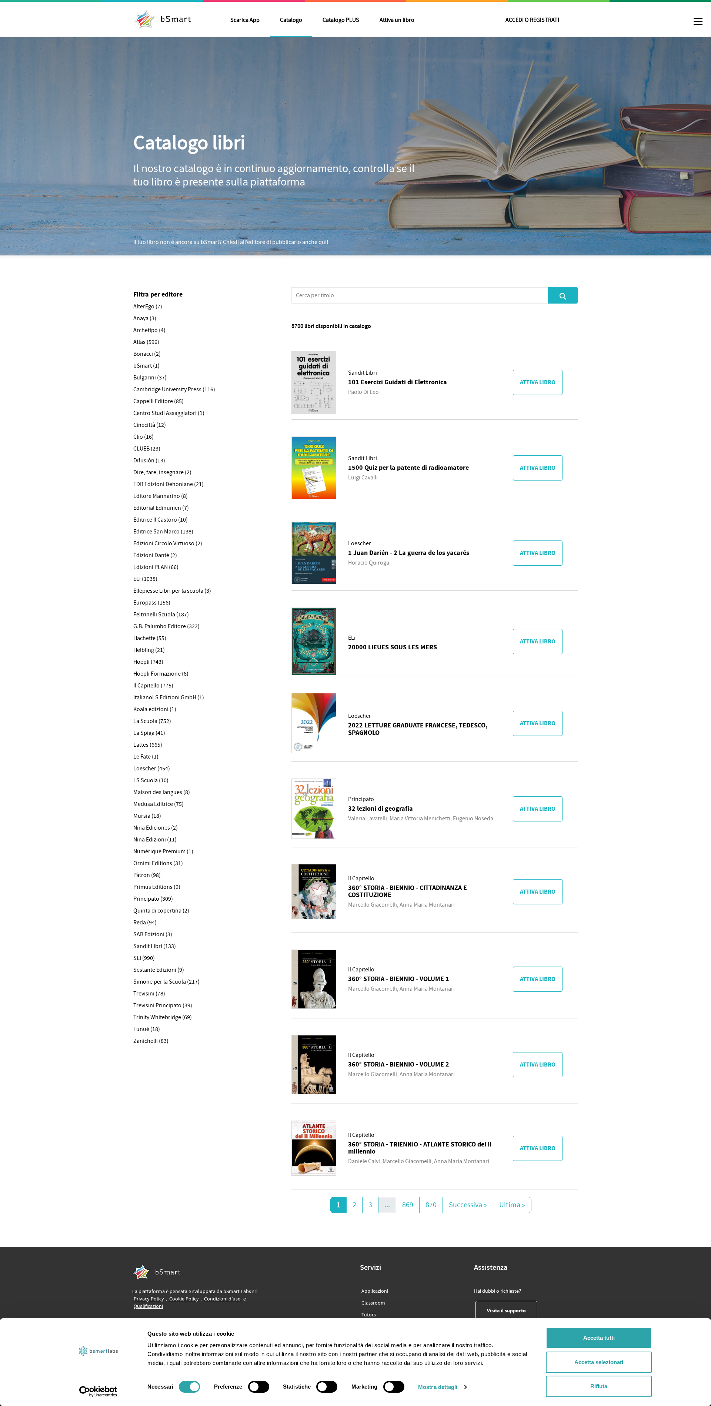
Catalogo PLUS (341, 20)
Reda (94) (145, 922)
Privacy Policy (149, 1298)
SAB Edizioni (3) (152, 934)
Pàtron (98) (147, 875)
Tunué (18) (146, 1029)
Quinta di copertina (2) (161, 910)
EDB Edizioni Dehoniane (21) (168, 484)
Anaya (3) (144, 318)
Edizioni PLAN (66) (155, 567)
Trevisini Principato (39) (162, 1005)
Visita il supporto (512, 1311)
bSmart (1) (146, 365)
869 (407, 1205)
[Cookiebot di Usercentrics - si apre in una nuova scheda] (98, 1391)
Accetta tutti (599, 1338)
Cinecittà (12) (149, 425)
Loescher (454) (151, 768)
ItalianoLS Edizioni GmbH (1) (168, 697)
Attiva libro (537, 382)
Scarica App (245, 20)
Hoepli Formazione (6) (160, 673)
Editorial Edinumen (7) (161, 508)
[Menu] (698, 22)
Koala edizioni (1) (154, 709)
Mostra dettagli (438, 1387)
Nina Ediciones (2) (155, 827)
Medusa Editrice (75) (158, 804)
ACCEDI (532, 20)
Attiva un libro (397, 20)
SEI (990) (144, 958)
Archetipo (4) (149, 330)
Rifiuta (598, 1386)
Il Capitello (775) (153, 685)
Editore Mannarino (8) (160, 496)
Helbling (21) (149, 650)
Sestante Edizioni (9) (158, 970)
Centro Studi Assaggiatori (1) (168, 413)
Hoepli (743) (148, 662)
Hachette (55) (149, 638)
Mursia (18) (147, 816)
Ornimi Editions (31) (158, 863)
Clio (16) (143, 437)
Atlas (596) (146, 342)
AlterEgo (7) (147, 306)
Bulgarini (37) (150, 377)
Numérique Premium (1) (163, 851)
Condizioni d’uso (222, 1298)
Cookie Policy (184, 1298)
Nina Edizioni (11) (155, 839)
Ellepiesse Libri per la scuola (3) (172, 591)
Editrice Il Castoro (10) (160, 519)
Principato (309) (153, 899)
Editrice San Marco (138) (163, 531)
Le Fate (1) (145, 756)
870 (431, 1205)
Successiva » (468, 1205)
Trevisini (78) (149, 993)
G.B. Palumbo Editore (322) (166, 626)
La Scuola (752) (152, 721)
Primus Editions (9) (156, 887)
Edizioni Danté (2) (155, 555)
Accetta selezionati (598, 1362)
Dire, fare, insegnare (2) (162, 472)
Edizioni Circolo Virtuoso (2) (167, 543)
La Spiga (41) (149, 733)
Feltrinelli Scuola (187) (161, 614)
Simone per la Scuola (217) (166, 981)
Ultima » (512, 1205)
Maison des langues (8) (161, 792)
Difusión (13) (149, 460)
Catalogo (291, 20)
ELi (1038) (145, 579)
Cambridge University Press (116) (174, 389)
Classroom (373, 1302)
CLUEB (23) (146, 448)
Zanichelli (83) (150, 1041)
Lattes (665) (147, 745)
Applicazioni (374, 1291)
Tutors (368, 1314)
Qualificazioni (148, 1306)
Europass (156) (151, 602)
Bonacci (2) (147, 354)
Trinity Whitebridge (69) (162, 1017)
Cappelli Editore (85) (158, 401)
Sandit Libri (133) (154, 946)
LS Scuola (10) (150, 780)
